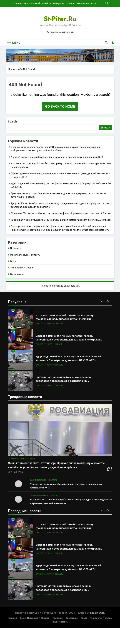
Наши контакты (60, 621)
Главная (12, 618)
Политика (15, 248)
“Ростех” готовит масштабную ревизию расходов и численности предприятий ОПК (57, 157)
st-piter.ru (60, 19)
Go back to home (60, 106)
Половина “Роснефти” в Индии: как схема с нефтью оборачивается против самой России (61, 213)
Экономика (16, 274)
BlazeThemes (97, 612)
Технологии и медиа (21, 267)
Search (12, 121)
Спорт (13, 261)
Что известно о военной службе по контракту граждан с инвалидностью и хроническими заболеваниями (54, 3)
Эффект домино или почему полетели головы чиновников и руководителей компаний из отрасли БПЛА (68, 339)
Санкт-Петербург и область (25, 254)
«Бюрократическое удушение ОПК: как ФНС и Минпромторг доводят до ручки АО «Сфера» (61, 219)
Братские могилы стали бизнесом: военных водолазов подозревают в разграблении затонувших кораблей (63, 381)
